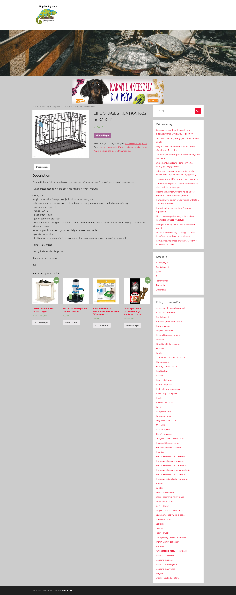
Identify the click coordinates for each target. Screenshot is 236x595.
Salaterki (160, 488)
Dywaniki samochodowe (168, 335)
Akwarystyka (162, 262)
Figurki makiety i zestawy (168, 344)
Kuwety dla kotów (165, 402)
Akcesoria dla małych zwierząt (170, 308)
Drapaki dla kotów (164, 330)
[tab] (42, 167)
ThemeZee (67, 590)
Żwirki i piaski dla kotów (167, 578)
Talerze (159, 528)
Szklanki (160, 524)
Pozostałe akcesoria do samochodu (173, 470)
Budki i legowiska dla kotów (169, 321)
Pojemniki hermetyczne (167, 443)
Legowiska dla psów (166, 420)
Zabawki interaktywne (166, 564)
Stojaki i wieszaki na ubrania (169, 510)
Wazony (160, 546)
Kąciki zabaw (162, 371)
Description (42, 167)
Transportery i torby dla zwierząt (171, 537)
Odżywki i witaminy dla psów (170, 438)
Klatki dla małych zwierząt (168, 389)
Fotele (159, 353)
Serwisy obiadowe (165, 492)
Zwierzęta (161, 290)
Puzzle (159, 483)
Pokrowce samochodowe (168, 447)
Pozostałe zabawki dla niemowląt (172, 479)
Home (35, 106)
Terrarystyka (162, 281)
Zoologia (160, 285)
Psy (158, 276)
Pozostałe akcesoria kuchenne (170, 474)
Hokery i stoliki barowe (167, 366)
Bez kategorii (162, 267)
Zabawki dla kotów (165, 555)
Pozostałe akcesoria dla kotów (170, 456)
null (129, 151)
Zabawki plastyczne (165, 569)
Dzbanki (160, 339)
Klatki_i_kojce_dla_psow (105, 151)
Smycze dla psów (164, 501)
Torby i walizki (162, 533)
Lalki (158, 407)
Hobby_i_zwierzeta (108, 147)
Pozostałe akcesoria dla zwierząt (171, 465)
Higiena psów (162, 362)
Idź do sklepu (102, 135)
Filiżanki (160, 348)
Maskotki (160, 425)
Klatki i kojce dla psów (50, 106)
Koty (158, 272)
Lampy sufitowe (163, 416)
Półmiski (160, 452)
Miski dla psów (163, 429)
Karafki (159, 375)
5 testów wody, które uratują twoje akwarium (177, 179)
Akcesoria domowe (165, 312)
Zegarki (159, 573)
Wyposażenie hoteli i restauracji (171, 551)
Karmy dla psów (164, 384)
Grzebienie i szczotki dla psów (170, 357)
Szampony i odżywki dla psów (170, 515)
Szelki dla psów (163, 519)
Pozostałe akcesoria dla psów (170, 461)
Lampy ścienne (163, 411)
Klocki (159, 398)
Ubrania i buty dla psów (167, 542)
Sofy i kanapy (162, 506)
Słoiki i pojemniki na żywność (170, 497)
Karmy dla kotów (164, 380)
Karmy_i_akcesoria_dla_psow (132, 147)
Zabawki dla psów (164, 560)
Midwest (122, 151)
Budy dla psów (163, 326)
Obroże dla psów (164, 434)
